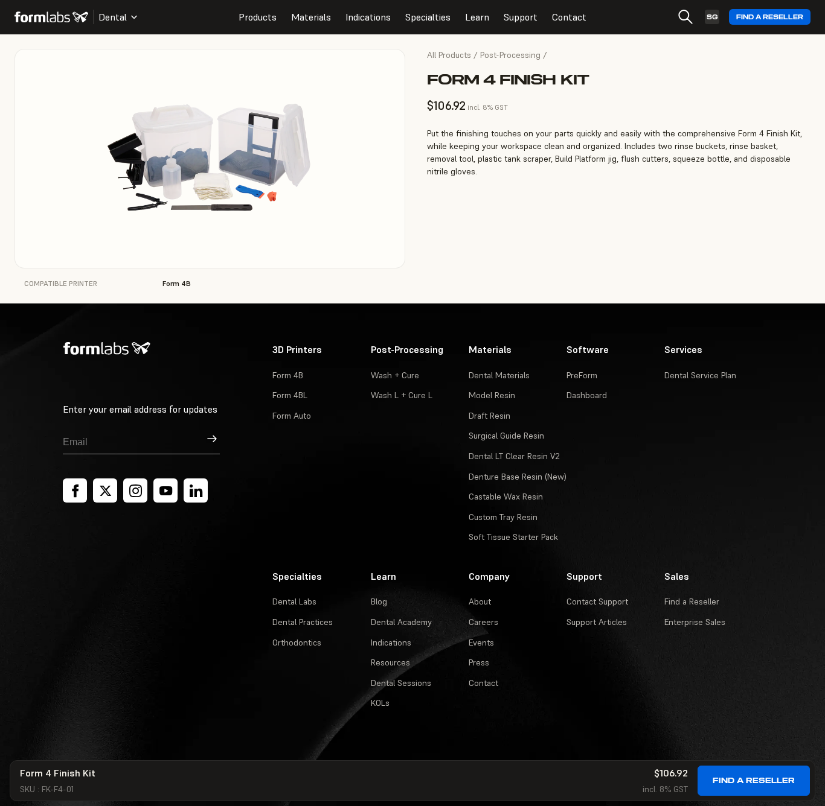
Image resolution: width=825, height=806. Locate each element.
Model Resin (492, 395)
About (480, 601)
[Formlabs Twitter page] (105, 490)
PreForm (582, 375)
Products (258, 17)
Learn (477, 17)
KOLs (380, 702)
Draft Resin (489, 415)
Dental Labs (294, 601)
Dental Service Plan (700, 375)
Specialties (428, 17)
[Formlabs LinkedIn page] (196, 490)
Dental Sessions (401, 682)
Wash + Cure (395, 375)
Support (521, 17)
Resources (390, 662)
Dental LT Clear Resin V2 (514, 456)
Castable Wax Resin (506, 496)
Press (479, 662)
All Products (449, 54)
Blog (379, 601)
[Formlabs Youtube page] (165, 490)
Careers (483, 622)
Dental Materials (499, 375)
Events (481, 642)
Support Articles (597, 622)
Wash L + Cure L (401, 395)
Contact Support (597, 601)
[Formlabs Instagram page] (135, 490)
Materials (311, 17)
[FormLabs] (51, 16)
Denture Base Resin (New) (518, 476)
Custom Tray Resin (503, 517)
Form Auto (291, 415)
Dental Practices (302, 622)
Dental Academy (401, 622)
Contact (569, 17)
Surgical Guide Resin (506, 435)
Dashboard (587, 395)
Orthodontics (296, 642)
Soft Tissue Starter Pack (513, 537)
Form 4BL (289, 395)
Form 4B (287, 375)
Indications (368, 17)
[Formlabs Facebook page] (75, 490)
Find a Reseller (769, 17)
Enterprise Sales (694, 622)
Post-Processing (510, 54)
